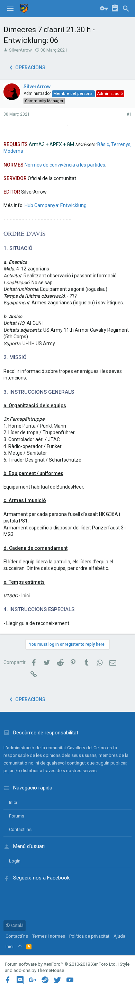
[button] (10, 9)
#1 (129, 114)
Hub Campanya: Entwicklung (56, 205)
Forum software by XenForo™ (61, 964)
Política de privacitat (89, 936)
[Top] (20, 946)
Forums (16, 816)
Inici (13, 802)
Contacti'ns (20, 829)
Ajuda (119, 936)
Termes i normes (48, 936)
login (14, 861)
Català (17, 925)
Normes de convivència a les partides (65, 165)
